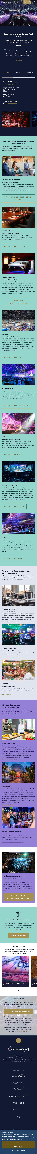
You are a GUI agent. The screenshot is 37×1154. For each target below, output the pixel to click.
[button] (16, 112)
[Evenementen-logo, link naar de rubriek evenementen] (18, 1096)
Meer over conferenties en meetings (18, 198)
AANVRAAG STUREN (18, 935)
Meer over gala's (12, 454)
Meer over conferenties (15, 246)
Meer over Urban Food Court (9, 759)
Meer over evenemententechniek (10, 657)
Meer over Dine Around (8, 804)
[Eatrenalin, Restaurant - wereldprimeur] (18, 1109)
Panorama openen (12, 103)
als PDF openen (11, 84)
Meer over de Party (13, 558)
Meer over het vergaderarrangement (11, 621)
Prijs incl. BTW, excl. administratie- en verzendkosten (18, 1057)
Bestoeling (19, 72)
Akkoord (18, 1143)
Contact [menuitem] (27, 2)
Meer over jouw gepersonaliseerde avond (18, 897)
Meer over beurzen (13, 357)
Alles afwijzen (18, 1146)
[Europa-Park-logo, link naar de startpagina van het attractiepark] (18, 1076)
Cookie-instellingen (18, 1150)
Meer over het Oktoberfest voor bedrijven (12, 842)
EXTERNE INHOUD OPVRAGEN (18, 1011)
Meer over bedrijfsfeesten (16, 406)
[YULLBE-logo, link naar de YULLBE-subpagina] (18, 1102)
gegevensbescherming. (17, 1139)
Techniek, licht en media (30, 73)
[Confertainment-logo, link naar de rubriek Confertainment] (6, 2)
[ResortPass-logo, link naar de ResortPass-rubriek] (18, 1116)
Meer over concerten (14, 506)
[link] (18, 1040)
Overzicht (7, 72)
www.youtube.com (23, 1031)
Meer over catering (7, 694)
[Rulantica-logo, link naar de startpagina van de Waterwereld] (18, 1082)
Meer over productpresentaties (18, 302)
